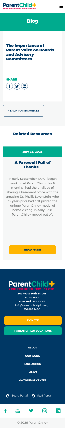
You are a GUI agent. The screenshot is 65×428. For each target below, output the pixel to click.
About (32, 347)
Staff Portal (44, 395)
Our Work (32, 355)
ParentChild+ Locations (33, 330)
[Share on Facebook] (9, 86)
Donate (33, 320)
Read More (32, 249)
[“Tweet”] (17, 86)
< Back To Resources (23, 110)
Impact (32, 372)
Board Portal (19, 395)
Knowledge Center (32, 380)
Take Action (32, 364)
